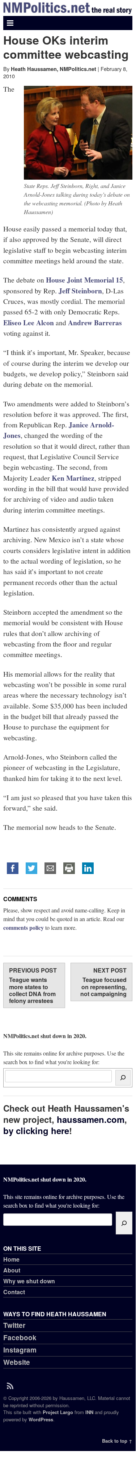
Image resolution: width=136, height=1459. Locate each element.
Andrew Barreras (95, 322)
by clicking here (36, 1130)
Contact (14, 1292)
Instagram (20, 1350)
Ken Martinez (73, 478)
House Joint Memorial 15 (84, 280)
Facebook (20, 1337)
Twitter (14, 1325)
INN (89, 1412)
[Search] (123, 1078)
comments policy (23, 927)
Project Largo (58, 1412)
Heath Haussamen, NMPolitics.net (53, 68)
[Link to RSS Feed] (12, 1385)
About (11, 1270)
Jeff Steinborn (80, 290)
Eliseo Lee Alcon (28, 322)
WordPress (41, 1419)
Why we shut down (29, 1281)
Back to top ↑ (117, 1440)
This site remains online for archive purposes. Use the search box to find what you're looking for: (63, 1049)
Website (16, 1362)
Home (11, 1259)
